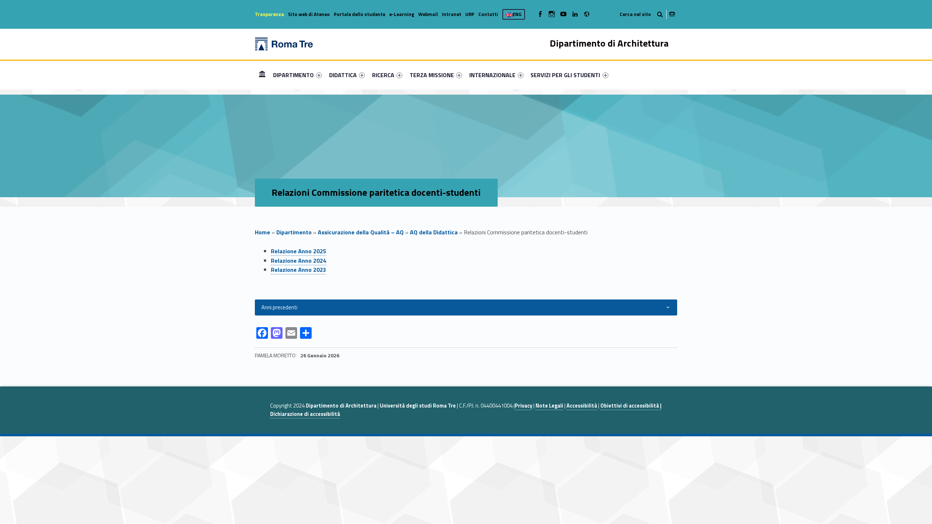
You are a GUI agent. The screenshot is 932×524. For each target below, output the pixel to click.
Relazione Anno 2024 (298, 260)
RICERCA (383, 75)
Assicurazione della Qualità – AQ (361, 232)
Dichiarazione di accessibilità (305, 414)
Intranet (451, 14)
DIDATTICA (343, 75)
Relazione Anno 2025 (298, 251)
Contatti (488, 14)
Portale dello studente (359, 14)
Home (262, 74)
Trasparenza (269, 14)
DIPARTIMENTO (293, 75)
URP (469, 14)
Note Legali (549, 406)
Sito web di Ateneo (309, 14)
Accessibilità (581, 406)
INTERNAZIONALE (492, 75)
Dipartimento (294, 232)
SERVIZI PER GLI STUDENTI (565, 75)
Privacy (523, 406)
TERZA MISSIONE (432, 75)
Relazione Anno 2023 (298, 269)
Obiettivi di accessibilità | (631, 406)
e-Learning (401, 14)
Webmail (428, 14)
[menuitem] (262, 75)
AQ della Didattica (434, 232)
